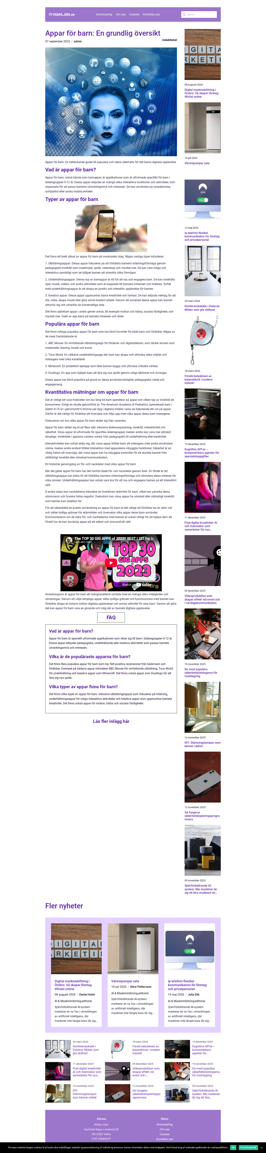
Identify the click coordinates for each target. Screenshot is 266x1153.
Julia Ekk (193, 994)
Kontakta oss (151, 14)
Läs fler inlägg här (111, 721)
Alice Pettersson (140, 986)
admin (78, 41)
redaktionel (169, 40)
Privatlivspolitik (248, 1147)
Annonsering (104, 14)
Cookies (134, 14)
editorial (87, 1001)
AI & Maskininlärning (68, 1001)
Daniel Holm (87, 994)
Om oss (121, 14)
